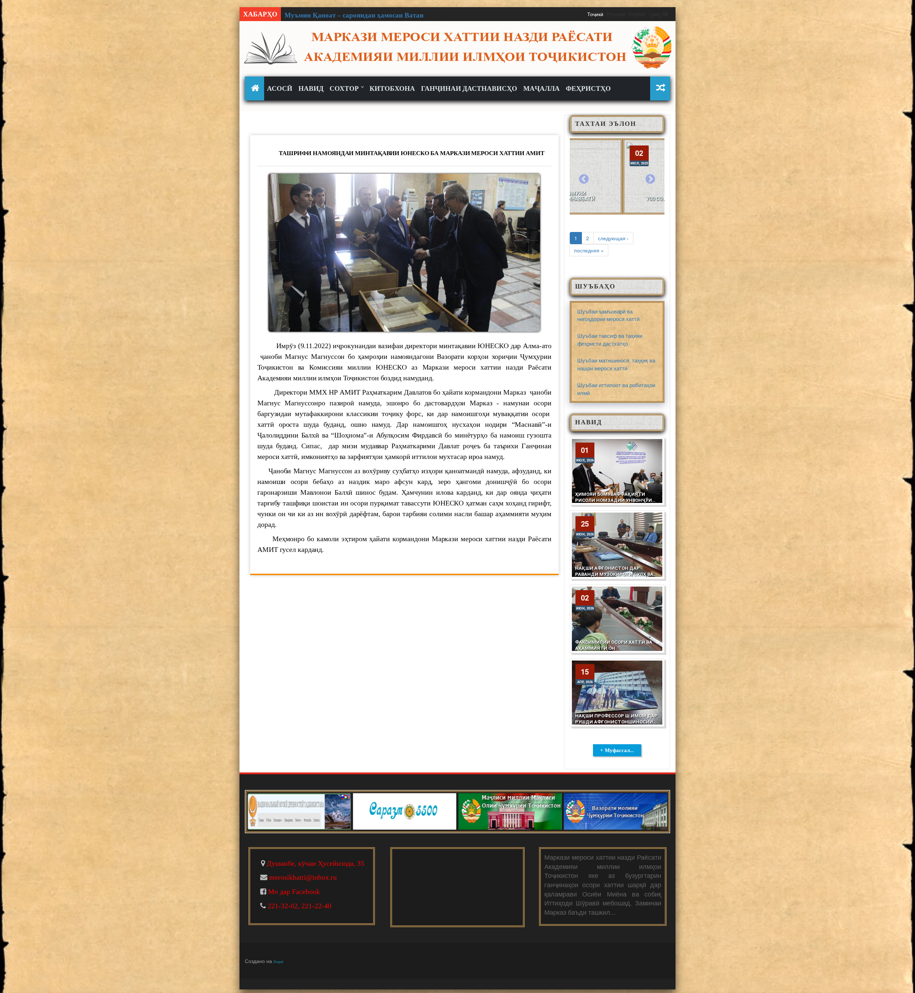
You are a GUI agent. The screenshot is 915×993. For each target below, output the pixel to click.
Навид (310, 88)
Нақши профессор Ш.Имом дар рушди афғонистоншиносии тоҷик (616, 722)
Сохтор (345, 88)
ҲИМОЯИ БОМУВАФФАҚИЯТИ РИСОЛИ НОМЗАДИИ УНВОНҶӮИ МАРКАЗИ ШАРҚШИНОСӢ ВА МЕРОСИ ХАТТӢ (613, 503)
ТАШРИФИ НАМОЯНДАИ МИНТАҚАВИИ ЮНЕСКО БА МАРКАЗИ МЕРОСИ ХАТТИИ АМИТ (411, 153)
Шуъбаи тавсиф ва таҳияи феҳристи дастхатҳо (609, 339)
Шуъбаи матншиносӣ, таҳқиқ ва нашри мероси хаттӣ (616, 363)
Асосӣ (279, 88)
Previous (584, 179)
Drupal (278, 961)
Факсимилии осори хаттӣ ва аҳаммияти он (613, 645)
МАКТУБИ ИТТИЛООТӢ (620, 196)
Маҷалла (541, 88)
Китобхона (392, 88)
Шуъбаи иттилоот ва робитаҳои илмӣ (616, 388)
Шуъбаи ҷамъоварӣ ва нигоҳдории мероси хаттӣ (608, 314)
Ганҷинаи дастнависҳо (469, 88)
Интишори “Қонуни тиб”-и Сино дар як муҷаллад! (365, 15)
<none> (256, 88)
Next (650, 179)
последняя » (589, 250)
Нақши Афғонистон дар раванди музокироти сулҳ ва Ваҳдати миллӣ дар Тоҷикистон (614, 577)
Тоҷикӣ (595, 14)
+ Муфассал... (617, 750)
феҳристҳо (588, 88)
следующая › (613, 238)
